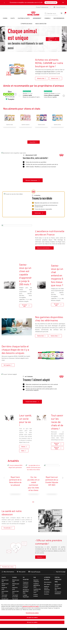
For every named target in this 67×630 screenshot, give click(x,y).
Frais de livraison (36, 595)
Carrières (46, 594)
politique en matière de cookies (31, 606)
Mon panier (22, 571)
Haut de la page (60, 571)
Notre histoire (47, 582)
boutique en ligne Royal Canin (45, 71)
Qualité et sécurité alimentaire (47, 588)
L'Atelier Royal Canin (26, 595)
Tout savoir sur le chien (15, 595)
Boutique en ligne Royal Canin (26, 591)
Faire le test (38, 213)
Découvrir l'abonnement (31, 180)
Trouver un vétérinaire (25, 582)
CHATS (4, 577)
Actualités (46, 592)
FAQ (35, 577)
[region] (33, 614)
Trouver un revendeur (25, 586)
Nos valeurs (47, 584)
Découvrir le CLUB (51, 2)
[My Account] (65, 13)
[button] (62, 478)
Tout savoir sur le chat (4, 595)
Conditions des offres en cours (37, 590)
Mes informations (9, 571)
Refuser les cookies (32, 622)
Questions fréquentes (36, 580)
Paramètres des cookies (8, 567)
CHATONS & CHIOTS (24, 18)
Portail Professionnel (42, 7)
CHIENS (14, 577)
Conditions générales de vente (37, 585)
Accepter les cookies (32, 617)
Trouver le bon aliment (51, 39)
